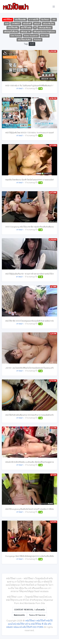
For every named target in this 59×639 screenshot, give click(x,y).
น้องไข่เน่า (45, 20)
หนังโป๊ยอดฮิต (20, 20)
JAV (54, 20)
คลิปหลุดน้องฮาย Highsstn (44, 32)
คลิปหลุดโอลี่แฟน (11, 32)
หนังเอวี (37, 24)
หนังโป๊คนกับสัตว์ (24, 40)
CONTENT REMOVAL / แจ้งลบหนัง (29, 610)
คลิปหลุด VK (26, 32)
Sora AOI (44, 36)
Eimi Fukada (16, 36)
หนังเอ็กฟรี (27, 24)
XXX (7, 24)
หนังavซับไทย (48, 24)
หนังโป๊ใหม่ (7, 20)
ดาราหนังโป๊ (33, 20)
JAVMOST (15, 24)
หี (35, 28)
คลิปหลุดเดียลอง (45, 28)
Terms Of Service (37, 615)
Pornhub (37, 40)
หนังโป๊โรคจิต (26, 28)
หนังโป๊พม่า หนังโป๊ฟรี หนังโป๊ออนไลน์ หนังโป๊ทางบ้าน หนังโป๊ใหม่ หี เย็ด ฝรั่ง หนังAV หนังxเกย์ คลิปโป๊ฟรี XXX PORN (29, 623)
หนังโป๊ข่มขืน (13, 28)
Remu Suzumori (31, 36)
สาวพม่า (19, 88)
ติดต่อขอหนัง (19, 615)
